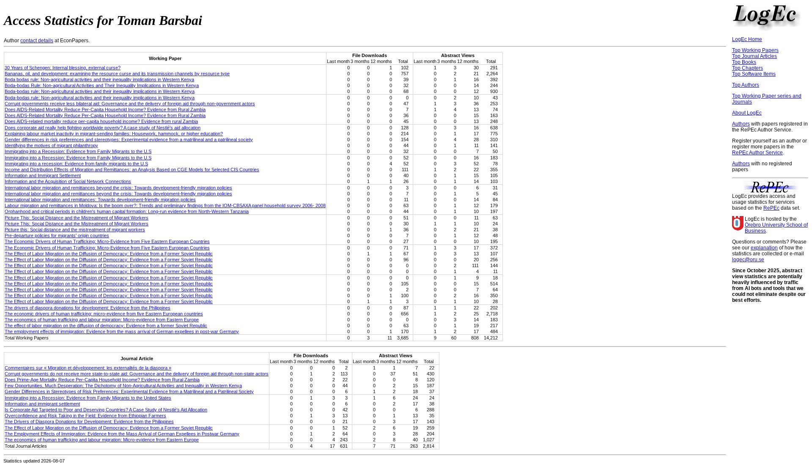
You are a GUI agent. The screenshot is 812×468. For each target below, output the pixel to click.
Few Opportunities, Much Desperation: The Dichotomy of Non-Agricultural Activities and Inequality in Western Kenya (123, 385)
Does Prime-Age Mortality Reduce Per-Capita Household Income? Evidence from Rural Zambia (102, 379)
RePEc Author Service (757, 153)
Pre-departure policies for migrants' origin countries (57, 235)
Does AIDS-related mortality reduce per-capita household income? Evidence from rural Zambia (101, 121)
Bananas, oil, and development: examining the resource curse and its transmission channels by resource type (117, 73)
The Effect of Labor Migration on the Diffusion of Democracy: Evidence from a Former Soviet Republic (109, 253)
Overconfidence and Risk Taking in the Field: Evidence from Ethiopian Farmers (85, 415)
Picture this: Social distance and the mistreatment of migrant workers (75, 229)
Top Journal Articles (754, 56)
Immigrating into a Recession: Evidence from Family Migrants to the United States (88, 397)
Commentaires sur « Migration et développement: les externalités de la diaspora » (88, 367)
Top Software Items (754, 74)
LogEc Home (747, 39)
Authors (741, 124)
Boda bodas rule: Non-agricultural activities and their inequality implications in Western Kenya (99, 79)
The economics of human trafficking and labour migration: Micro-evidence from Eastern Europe (102, 319)
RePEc (771, 208)
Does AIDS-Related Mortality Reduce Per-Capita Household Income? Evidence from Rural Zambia (105, 109)
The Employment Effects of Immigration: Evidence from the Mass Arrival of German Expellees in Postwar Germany (122, 433)
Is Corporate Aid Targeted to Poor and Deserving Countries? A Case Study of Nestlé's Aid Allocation (106, 409)
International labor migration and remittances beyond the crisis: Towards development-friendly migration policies (118, 187)
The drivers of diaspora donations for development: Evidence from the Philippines (87, 307)
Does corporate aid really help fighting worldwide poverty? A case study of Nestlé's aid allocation (102, 127)
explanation (764, 248)
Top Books (744, 62)
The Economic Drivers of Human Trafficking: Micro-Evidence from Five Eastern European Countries (107, 241)
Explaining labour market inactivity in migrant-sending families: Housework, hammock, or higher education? (114, 133)
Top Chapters (747, 68)
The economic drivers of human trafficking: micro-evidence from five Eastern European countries (104, 313)
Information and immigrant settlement (42, 403)
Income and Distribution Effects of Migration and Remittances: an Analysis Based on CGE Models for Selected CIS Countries (132, 169)
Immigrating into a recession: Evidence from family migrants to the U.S (76, 163)
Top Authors (745, 85)
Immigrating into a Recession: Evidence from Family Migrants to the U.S (78, 151)
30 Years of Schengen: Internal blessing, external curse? (63, 67)
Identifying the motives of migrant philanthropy (51, 145)
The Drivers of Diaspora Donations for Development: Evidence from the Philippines (89, 421)
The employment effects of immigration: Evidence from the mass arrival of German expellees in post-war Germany (122, 331)
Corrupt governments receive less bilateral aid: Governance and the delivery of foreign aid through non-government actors (130, 103)
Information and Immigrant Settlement (43, 175)
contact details (36, 41)
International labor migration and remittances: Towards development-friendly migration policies (100, 199)
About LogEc (747, 113)
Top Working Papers (755, 50)
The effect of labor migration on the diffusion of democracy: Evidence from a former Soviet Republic (106, 325)
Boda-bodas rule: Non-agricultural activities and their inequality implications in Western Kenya (100, 91)
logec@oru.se (748, 260)
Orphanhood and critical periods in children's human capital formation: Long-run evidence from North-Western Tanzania (127, 211)
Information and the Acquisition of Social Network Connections (68, 181)
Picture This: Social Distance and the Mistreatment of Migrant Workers (76, 217)
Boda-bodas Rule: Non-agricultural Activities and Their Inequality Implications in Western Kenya (102, 85)
